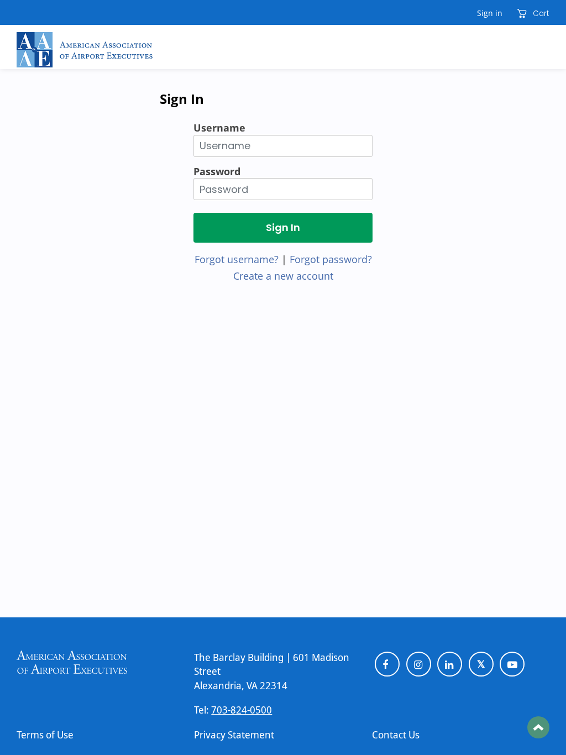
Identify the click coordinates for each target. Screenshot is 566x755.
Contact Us (396, 734)
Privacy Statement (234, 734)
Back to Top (538, 727)
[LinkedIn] (449, 664)
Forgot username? (237, 259)
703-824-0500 (241, 709)
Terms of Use (45, 734)
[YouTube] (512, 664)
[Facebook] (387, 664)
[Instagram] (418, 664)
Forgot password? (331, 259)
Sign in (489, 13)
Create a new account (283, 275)
